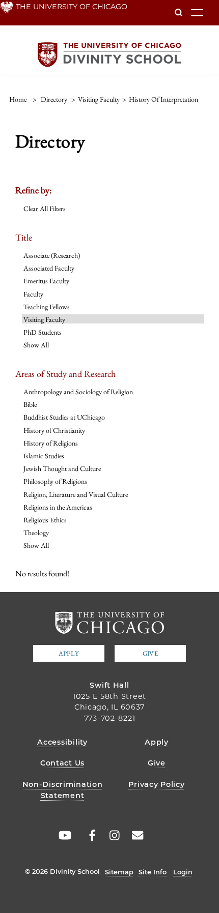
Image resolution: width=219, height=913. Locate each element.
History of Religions (50, 443)
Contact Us (62, 763)
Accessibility (62, 742)
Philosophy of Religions (55, 481)
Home (17, 99)
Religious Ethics (45, 519)
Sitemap (119, 872)
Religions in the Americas (57, 507)
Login (183, 872)
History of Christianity (54, 430)
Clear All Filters (44, 208)
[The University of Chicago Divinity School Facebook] (87, 835)
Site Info (153, 872)
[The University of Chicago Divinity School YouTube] (63, 835)
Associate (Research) (51, 255)
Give (150, 653)
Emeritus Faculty (46, 280)
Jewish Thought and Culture (62, 468)
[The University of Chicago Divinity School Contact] (135, 835)
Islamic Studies (43, 455)
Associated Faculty (48, 268)
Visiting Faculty (44, 319)
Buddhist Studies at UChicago (64, 417)
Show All (36, 344)
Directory (54, 99)
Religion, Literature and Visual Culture (75, 494)
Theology (36, 532)
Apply (69, 653)
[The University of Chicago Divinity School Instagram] (111, 835)
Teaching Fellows (46, 306)
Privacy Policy (156, 784)
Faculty (33, 294)
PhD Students (42, 332)
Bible (30, 404)
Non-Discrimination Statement (62, 790)
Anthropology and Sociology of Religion (78, 391)
